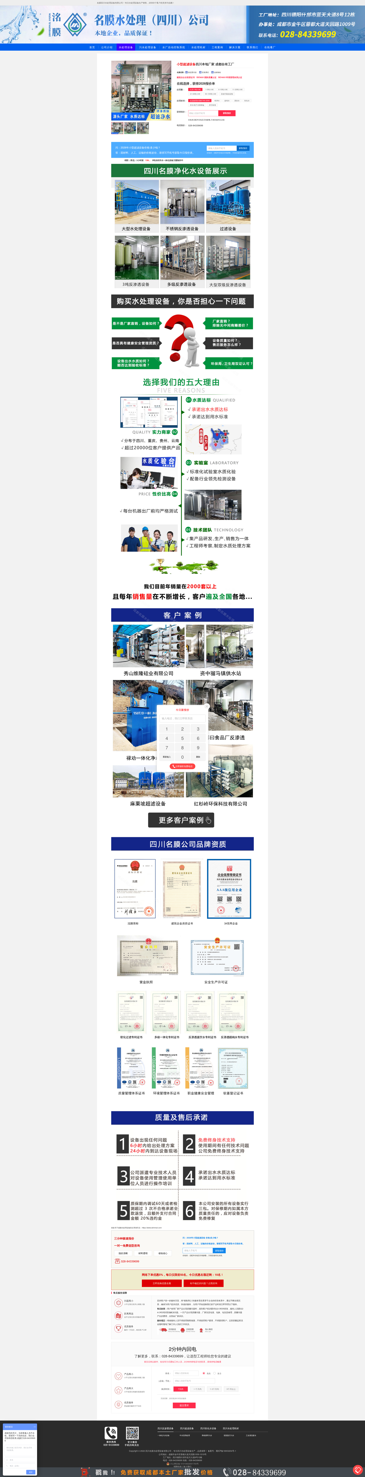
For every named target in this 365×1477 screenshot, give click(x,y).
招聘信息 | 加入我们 (182, 1466)
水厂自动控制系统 (173, 47)
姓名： (168, 1373)
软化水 (247, 100)
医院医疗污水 (229, 1435)
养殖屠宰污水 (207, 1435)
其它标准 (212, 105)
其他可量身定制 (227, 94)
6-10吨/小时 (223, 89)
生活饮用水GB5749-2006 (200, 100)
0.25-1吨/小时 (195, 89)
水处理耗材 (198, 47)
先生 (209, 1373)
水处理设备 (126, 47)
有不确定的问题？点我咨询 (203, 1283)
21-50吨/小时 (195, 94)
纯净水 (217, 100)
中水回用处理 (185, 1435)
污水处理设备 (147, 47)
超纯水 (227, 100)
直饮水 (237, 100)
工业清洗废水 (251, 1435)
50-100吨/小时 (210, 94)
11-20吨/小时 (237, 89)
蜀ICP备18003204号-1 (226, 1450)
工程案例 (217, 47)
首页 (92, 47)
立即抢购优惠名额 (162, 1283)
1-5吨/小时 (209, 89)
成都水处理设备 (124, 1227)
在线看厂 (270, 47)
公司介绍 (107, 47)
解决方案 (235, 47)
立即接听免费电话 (183, 766)
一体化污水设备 (164, 1435)
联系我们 (252, 47)
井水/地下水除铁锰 (197, 105)
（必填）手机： (164, 1380)
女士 (219, 1373)
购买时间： (166, 1389)
